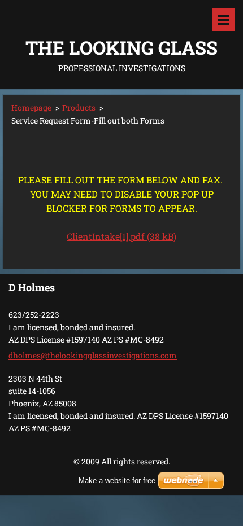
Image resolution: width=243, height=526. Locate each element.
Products (79, 107)
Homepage (31, 107)
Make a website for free (117, 480)
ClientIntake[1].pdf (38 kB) (121, 236)
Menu (223, 19)
